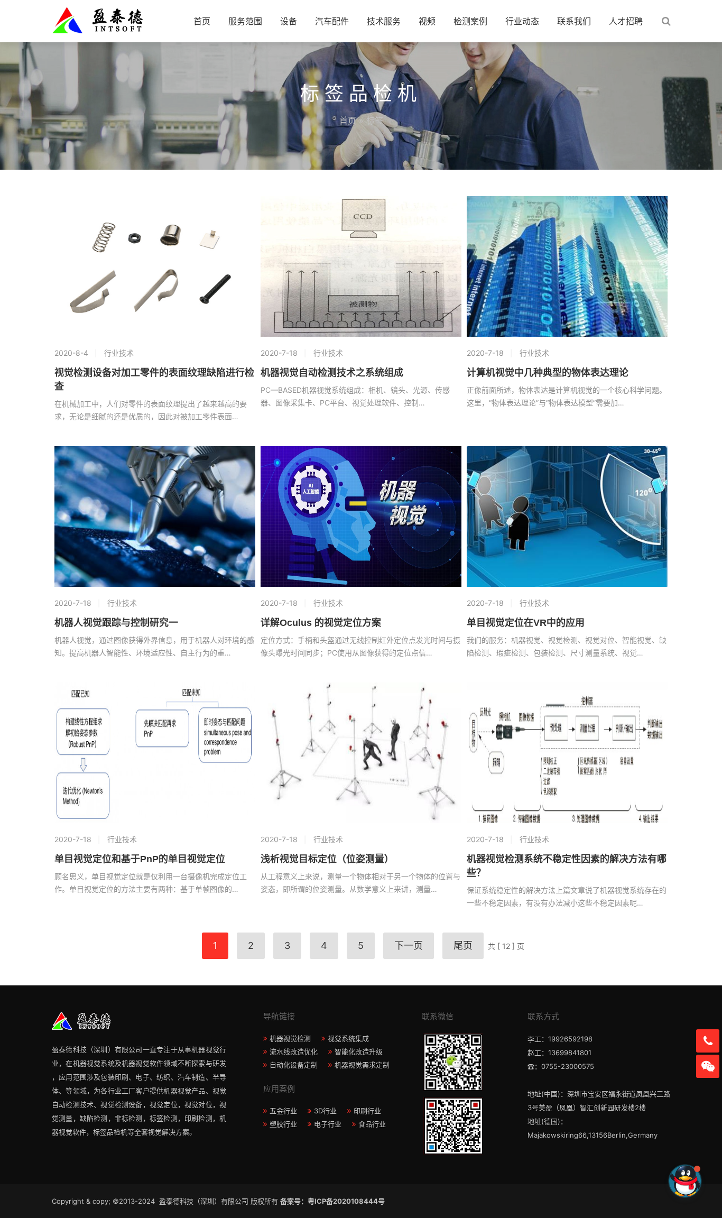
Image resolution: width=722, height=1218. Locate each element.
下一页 (408, 945)
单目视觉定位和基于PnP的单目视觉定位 (139, 859)
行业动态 (522, 21)
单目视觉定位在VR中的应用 (526, 622)
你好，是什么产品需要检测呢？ (617, 1180)
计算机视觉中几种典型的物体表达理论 (547, 372)
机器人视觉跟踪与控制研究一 (116, 622)
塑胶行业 (283, 1124)
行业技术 (119, 352)
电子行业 (327, 1124)
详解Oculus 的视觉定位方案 (321, 622)
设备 (288, 21)
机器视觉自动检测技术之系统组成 (332, 372)
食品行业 (372, 1124)
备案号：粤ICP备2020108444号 (332, 1201)
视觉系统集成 (348, 1038)
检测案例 (470, 21)
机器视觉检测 (290, 1038)
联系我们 (574, 21)
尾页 (463, 945)
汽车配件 (332, 21)
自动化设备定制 (294, 1064)
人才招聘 (626, 21)
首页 (201, 21)
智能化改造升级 (359, 1051)
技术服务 (384, 21)
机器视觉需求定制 (362, 1064)
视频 (427, 21)
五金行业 (283, 1110)
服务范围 (245, 21)
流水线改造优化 (294, 1051)
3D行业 (325, 1110)
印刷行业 (367, 1110)
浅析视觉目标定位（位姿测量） (327, 859)
